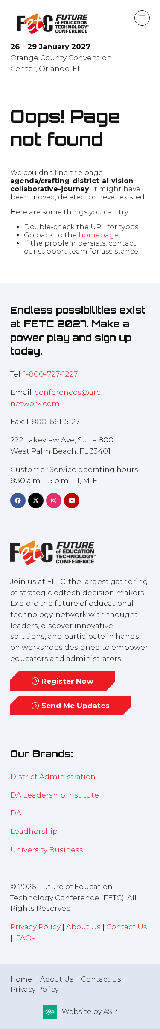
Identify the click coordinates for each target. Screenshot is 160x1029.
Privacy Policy (35, 926)
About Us (83, 926)
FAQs (25, 937)
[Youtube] (71, 500)
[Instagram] (53, 500)
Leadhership (34, 831)
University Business (46, 849)
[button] (142, 18)
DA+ (17, 812)
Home (21, 979)
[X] (36, 500)
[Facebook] (18, 500)
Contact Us (126, 926)
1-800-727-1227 (50, 373)
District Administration (53, 776)
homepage (99, 235)
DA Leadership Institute (55, 794)
